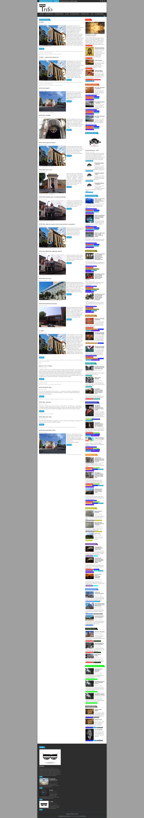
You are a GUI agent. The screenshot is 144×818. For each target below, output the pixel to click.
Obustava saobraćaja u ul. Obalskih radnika (68, 1)
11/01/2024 (97, 595)
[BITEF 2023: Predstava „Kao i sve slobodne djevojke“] (52, 200)
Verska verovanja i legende (90, 81)
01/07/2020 (52, 781)
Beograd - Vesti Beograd (55, 51)
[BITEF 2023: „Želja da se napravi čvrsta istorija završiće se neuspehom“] (52, 228)
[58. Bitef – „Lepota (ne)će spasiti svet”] (52, 61)
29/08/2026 (97, 50)
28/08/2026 (88, 261)
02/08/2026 (97, 494)
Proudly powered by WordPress (64, 816)
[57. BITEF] (52, 334)
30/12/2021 (42, 767)
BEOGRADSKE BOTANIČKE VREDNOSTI (91, 679)
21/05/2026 (97, 633)
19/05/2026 (97, 657)
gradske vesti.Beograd (57, 54)
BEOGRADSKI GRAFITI (98, 520)
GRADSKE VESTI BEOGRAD (48, 52)
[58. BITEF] (52, 26)
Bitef (50, 85)
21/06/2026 (97, 513)
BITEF (81, 51)
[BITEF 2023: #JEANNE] (52, 119)
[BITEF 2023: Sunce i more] (52, 173)
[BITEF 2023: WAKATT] (52, 92)
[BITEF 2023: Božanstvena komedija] (52, 307)
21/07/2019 (97, 535)
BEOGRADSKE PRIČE (89, 375)
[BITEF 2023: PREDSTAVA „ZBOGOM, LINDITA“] (52, 255)
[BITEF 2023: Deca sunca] (52, 282)
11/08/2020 (97, 526)
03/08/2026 (97, 579)
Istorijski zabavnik (96, 717)
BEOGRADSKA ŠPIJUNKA (89, 160)
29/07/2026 (97, 370)
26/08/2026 (88, 152)
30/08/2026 (97, 203)
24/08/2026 (97, 165)
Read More (42, 48)
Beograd (41, 54)
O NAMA (41, 776)
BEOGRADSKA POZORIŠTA (70, 51)
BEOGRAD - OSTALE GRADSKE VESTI (45, 51)
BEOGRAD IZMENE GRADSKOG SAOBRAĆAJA (92, 289)
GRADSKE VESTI (41, 52)
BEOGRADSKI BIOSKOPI (89, 570)
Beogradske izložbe (89, 469)
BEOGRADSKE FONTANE (89, 601)
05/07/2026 (88, 395)
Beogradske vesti (77, 51)
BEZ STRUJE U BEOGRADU (89, 98)
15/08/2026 (97, 440)
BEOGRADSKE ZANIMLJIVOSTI (90, 520)
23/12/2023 (97, 607)
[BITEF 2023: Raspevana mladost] (52, 146)
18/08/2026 (97, 185)
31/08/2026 (88, 36)
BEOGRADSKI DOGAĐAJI (78, 360)
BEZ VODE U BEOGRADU (89, 211)
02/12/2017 (52, 791)
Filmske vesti (95, 570)
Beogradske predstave (52, 248)
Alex (46, 24)
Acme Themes (83, 816)
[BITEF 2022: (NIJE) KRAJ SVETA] (52, 434)
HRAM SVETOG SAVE (97, 601)
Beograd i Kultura (62, 51)
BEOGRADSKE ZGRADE (97, 652)
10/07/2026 (97, 380)
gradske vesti (51, 54)
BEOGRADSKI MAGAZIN (89, 717)
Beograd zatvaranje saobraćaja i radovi (91, 329)
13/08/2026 (88, 564)
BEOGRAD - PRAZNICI (89, 45)
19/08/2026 (97, 175)
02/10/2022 (97, 672)
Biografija (95, 727)
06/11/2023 (97, 618)
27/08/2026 (97, 73)
